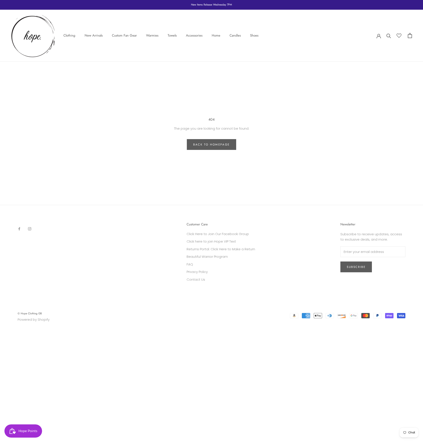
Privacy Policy (197, 271)
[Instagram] (29, 229)
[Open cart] (410, 35)
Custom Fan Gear (124, 35)
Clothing (69, 35)
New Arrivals (94, 35)
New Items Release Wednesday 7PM (211, 5)
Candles (235, 35)
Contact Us (196, 279)
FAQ (190, 264)
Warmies (152, 35)
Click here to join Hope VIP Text (211, 241)
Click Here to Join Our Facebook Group (218, 234)
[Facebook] (19, 229)
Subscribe (356, 267)
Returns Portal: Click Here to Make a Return (221, 249)
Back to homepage (211, 144)
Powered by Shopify (34, 319)
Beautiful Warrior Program (207, 256)
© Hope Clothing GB (30, 313)
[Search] (388, 35)
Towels (172, 35)
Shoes (254, 35)
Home (216, 35)
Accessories (194, 35)
